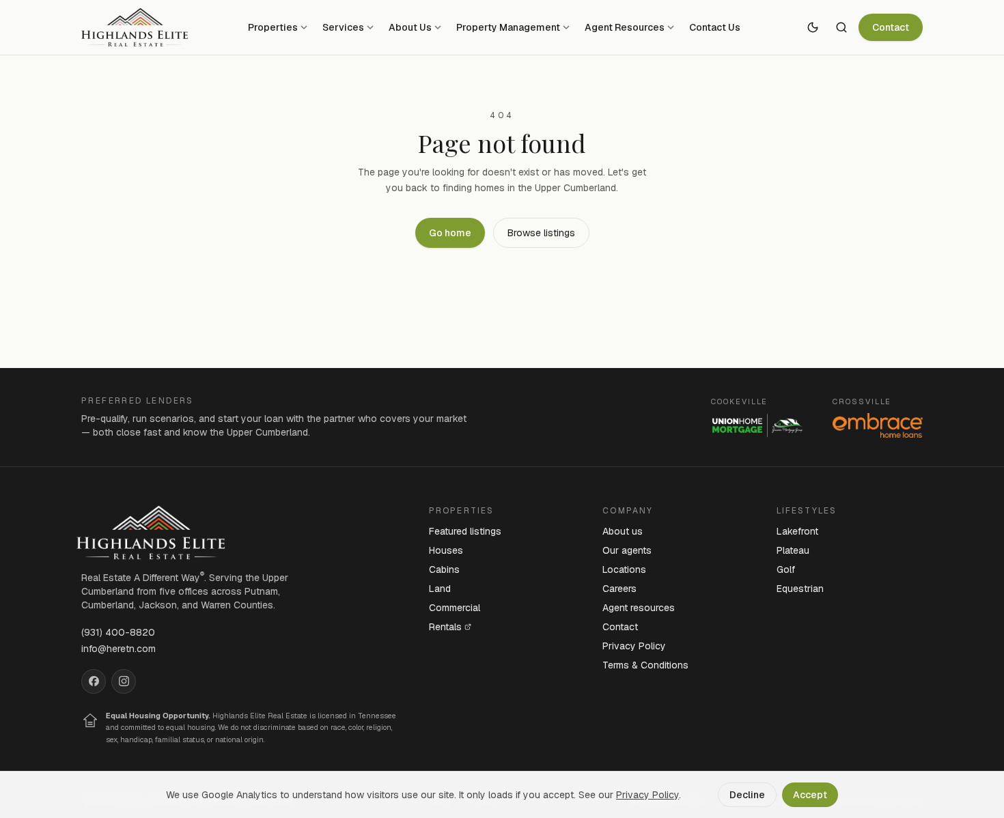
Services (343, 27)
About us (622, 531)
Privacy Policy (634, 646)
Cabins (444, 569)
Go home (450, 233)
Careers (619, 588)
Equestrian (800, 588)
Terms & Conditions (645, 665)
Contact (890, 27)
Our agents (627, 550)
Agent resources (638, 608)
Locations (624, 569)
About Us (410, 27)
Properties (273, 27)
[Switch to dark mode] (812, 27)
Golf (786, 569)
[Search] (841, 27)
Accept (810, 795)
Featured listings (465, 531)
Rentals (445, 627)
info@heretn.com (118, 649)
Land (440, 588)
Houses (446, 550)
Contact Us (714, 27)
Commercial (454, 608)
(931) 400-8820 (118, 632)
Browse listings (541, 233)
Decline (747, 795)
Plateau (793, 550)
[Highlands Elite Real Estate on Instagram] (123, 681)
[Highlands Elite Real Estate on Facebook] (93, 681)
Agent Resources (625, 27)
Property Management (508, 27)
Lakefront (797, 531)
